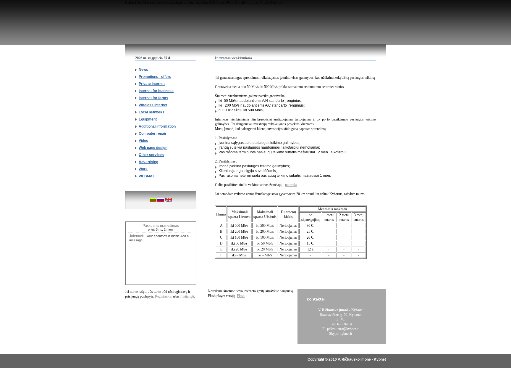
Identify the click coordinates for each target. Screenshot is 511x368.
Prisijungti (187, 296)
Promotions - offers (155, 77)
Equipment (148, 119)
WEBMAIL (147, 176)
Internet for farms (153, 98)
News (143, 70)
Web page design (153, 148)
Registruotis (163, 296)
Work (143, 169)
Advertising (148, 162)
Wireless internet (153, 105)
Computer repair (152, 133)
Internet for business (156, 91)
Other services (151, 155)
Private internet (152, 84)
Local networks (151, 112)
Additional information (157, 126)
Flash (241, 296)
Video (143, 141)
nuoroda (291, 185)
